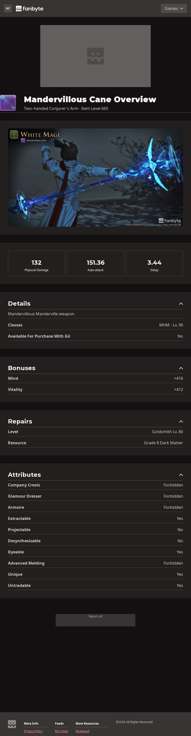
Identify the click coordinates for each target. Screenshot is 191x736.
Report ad (95, 616)
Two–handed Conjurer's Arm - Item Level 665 (66, 108)
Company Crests (24, 484)
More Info (31, 724)
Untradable (19, 585)
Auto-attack (95, 270)
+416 (178, 378)
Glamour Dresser (25, 496)
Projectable (19, 529)
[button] (95, 304)
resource (17, 442)
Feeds (59, 724)
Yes (180, 518)
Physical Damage (36, 270)
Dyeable (16, 551)
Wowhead (82, 731)
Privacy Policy (33, 731)
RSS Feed (61, 731)
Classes (15, 324)
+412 (178, 389)
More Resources (87, 724)
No (180, 336)
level (13, 431)
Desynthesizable (24, 540)
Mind (13, 378)
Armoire (16, 507)
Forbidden (173, 484)
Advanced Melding (26, 563)
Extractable (19, 518)
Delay (154, 270)
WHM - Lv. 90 (171, 324)
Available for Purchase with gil (39, 336)
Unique (15, 574)
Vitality (15, 389)
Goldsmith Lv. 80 (167, 431)
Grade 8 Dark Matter (163, 442)
